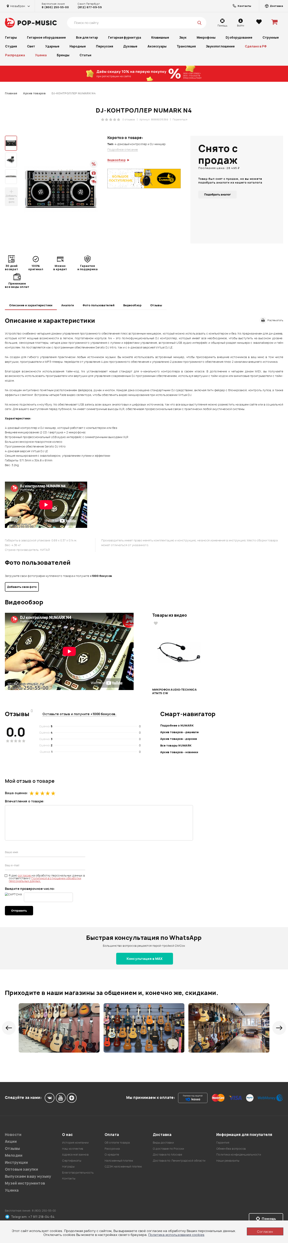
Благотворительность (78, 1172)
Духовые (130, 46)
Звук (183, 37)
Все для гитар (87, 37)
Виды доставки (163, 1142)
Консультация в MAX (145, 959)
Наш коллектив (72, 1148)
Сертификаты (71, 1160)
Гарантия (222, 1142)
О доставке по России (168, 1148)
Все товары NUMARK (176, 745)
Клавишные (160, 37)
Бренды (63, 55)
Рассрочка (112, 1148)
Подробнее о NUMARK (177, 725)
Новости (13, 1134)
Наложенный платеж (119, 1160)
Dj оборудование (239, 37)
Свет (31, 46)
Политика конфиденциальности (238, 1154)
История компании (75, 1142)
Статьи (85, 55)
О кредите (112, 1154)
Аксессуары (157, 46)
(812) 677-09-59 (90, 7)
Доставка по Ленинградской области (179, 1160)
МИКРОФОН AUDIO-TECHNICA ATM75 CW (174, 691)
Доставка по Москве (167, 1154)
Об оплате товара (117, 1142)
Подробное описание (122, 149)
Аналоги (67, 305)
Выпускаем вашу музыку (28, 1176)
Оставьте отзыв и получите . (79, 714)
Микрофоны (206, 37)
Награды (68, 1166)
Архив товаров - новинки (179, 752)
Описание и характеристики (31, 305)
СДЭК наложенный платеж (123, 1166)
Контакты (68, 1178)
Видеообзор (132, 305)
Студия (11, 46)
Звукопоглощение (220, 46)
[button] (9, 1028)
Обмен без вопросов (231, 1148)
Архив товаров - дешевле (179, 732)
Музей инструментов (25, 1183)
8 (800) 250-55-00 (55, 7)
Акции (11, 1141)
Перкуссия (104, 46)
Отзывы (156, 305)
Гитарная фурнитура (124, 37)
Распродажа (15, 55)
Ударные (52, 46)
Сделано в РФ (256, 46)
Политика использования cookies (176, 1235)
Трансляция (186, 46)
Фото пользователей (98, 305)
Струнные (271, 37)
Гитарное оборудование (46, 37)
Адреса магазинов (75, 1154)
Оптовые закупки (21, 1169)
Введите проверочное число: (30, 889)
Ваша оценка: (16, 793)
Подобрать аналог (217, 194)
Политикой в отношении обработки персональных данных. (45, 879)
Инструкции (16, 1162)
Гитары (11, 37)
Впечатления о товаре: (24, 801)
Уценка (41, 55)
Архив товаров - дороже (178, 739)
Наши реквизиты (227, 1160)
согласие (25, 875)
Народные (78, 46)
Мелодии (13, 1155)
